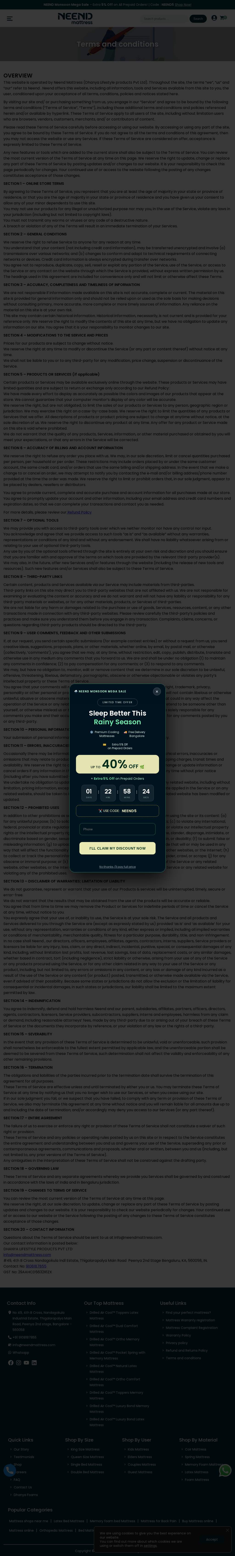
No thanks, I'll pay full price (117, 867)
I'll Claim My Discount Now (118, 848)
